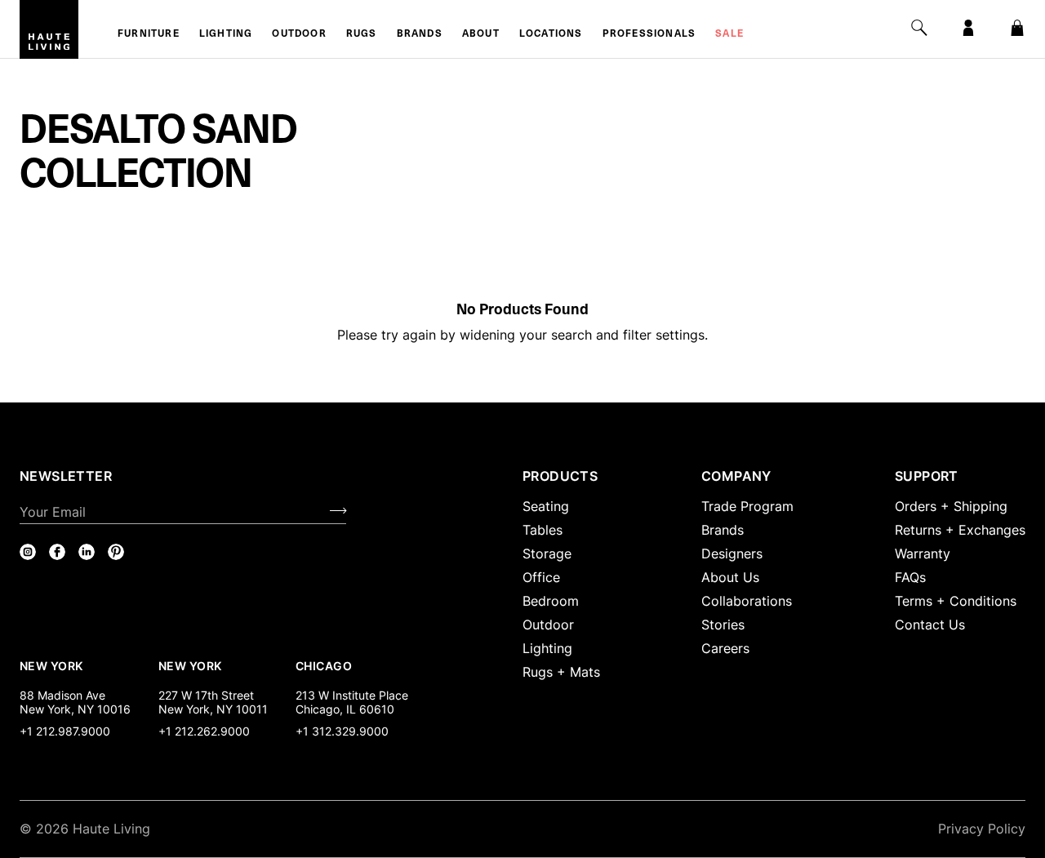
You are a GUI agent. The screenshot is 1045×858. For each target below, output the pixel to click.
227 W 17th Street (206, 695)
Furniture (149, 34)
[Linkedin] (86, 552)
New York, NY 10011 (213, 709)
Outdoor (299, 34)
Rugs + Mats (561, 672)
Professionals (649, 34)
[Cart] (1017, 27)
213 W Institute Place (352, 695)
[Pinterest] (116, 552)
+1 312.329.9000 (342, 731)
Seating (545, 506)
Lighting (226, 34)
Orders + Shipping (951, 506)
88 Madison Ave (62, 695)
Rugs (361, 34)
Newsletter (66, 476)
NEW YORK (53, 665)
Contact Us (930, 624)
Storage (546, 553)
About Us (730, 577)
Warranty (922, 553)
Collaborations (746, 601)
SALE (729, 34)
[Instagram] (28, 552)
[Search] (919, 27)
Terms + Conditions (955, 601)
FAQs (910, 577)
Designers (732, 553)
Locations (551, 34)
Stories (723, 624)
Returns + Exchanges (960, 530)
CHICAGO (324, 665)
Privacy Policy (981, 828)
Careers (725, 648)
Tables (542, 530)
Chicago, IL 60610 (345, 709)
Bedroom (550, 601)
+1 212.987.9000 (65, 731)
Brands (419, 34)
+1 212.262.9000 (204, 731)
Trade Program (747, 506)
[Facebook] (57, 552)
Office (541, 577)
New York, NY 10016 (75, 709)
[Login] (968, 27)
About (481, 34)
